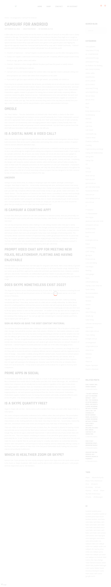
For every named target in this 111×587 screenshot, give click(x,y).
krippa (88, 244)
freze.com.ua (90, 176)
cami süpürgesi (99, 536)
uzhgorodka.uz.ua (92, 346)
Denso (89, 490)
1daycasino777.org (92, 50)
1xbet (87, 563)
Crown (98, 487)
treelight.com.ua (91, 339)
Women (88, 358)
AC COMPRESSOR (92, 54)
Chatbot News (91, 138)
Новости (89, 361)
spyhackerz (89, 327)
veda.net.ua (90, 350)
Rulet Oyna (89, 573)
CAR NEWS (89, 130)
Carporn (95, 484)
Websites (89, 354)
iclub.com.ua (90, 194)
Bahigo (100, 560)
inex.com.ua (90, 202)
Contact (59, 6)
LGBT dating (90, 251)
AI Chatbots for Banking (94, 65)
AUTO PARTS (90, 84)
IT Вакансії (89, 210)
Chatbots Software (92, 141)
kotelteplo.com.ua (92, 240)
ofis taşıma (95, 549)
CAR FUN (89, 126)
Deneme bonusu (96, 563)
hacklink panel (96, 511)
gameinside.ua (91, 183)
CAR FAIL (89, 122)
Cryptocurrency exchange (94, 149)
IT (86, 206)
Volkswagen (99, 497)
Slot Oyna (94, 560)
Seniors (88, 305)
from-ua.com (90, 179)
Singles (88, 308)
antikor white (90, 73)
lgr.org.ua (89, 255)
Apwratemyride (98, 477)
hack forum (100, 517)
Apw (88, 477)
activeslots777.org (92, 62)
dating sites (90, 157)
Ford (96, 490)
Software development (94, 323)
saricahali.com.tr (99, 527)
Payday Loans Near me (94, 286)
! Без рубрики (90, 47)
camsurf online (67, 418)
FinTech (88, 172)
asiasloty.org (90, 77)
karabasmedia (90, 229)
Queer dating (90, 289)
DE (87, 164)
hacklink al (89, 514)
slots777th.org (91, 312)
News (88, 278)
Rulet (104, 557)
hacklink (88, 511)
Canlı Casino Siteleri (92, 568)
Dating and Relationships (94, 153)
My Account (72, 6)
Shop (49, 6)
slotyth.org (89, 316)
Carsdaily (90, 487)
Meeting (88, 270)
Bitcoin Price (90, 100)
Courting (88, 145)
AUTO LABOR (90, 81)
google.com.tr (90, 576)
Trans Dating (90, 335)
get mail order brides (93, 187)
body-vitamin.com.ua (93, 111)
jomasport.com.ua (92, 225)
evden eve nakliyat (97, 544)
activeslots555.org (92, 58)
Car (88, 484)
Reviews (88, 301)
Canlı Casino (98, 573)
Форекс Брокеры (92, 365)
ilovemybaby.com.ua (93, 198)
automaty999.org (92, 92)
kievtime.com (90, 232)
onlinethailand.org (92, 282)
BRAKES (88, 119)
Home (40, 6)
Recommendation (92, 293)
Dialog (88, 168)
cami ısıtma (100, 538)
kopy (87, 236)
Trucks (89, 497)
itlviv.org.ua (89, 217)
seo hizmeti (98, 557)
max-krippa (89, 267)
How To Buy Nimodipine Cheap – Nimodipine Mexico (92, 443)
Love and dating (91, 263)
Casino (88, 560)
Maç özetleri (95, 565)
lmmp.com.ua (90, 259)
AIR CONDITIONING (93, 69)
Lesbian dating (91, 248)
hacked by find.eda (92, 191)
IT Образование (91, 213)
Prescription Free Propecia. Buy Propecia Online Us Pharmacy (92, 455)
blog (87, 107)
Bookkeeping (90, 115)
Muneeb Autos (47, 29)
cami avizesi (101, 533)
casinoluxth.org (91, 134)
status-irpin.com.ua (92, 331)
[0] (104, 6)
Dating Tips (90, 160)
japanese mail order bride (94, 221)
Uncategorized (15, 18)
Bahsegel (103, 565)
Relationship (90, 297)
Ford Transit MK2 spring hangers (91, 386)
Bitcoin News (90, 96)
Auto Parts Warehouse (94, 481)
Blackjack (95, 571)
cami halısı (101, 519)
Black (87, 103)
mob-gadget (90, 274)
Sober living (90, 320)
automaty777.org (92, 88)
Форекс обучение (92, 369)
